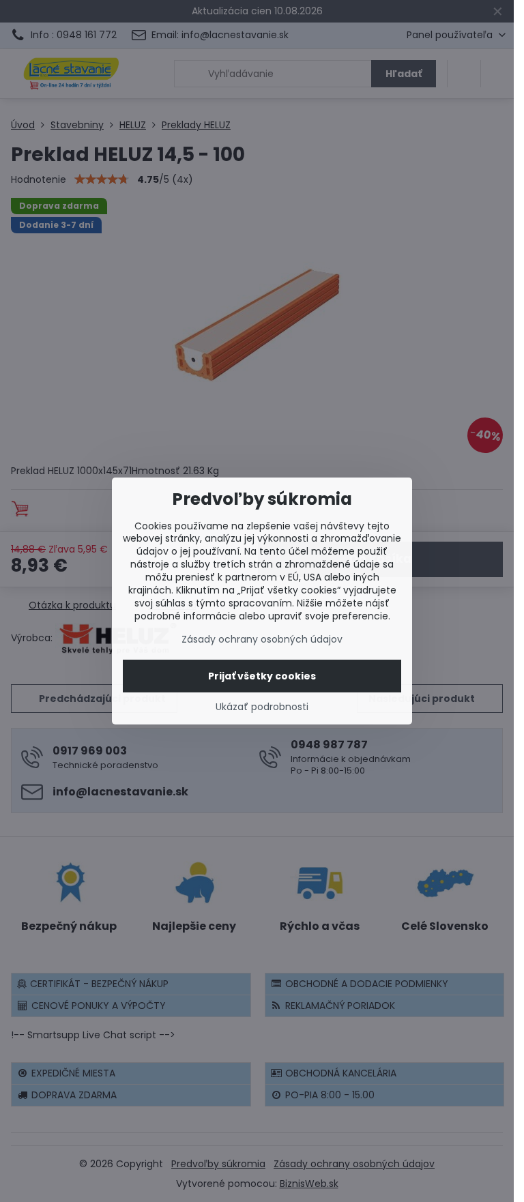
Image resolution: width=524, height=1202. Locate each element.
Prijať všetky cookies (262, 676)
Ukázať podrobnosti (262, 707)
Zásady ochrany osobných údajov (262, 639)
